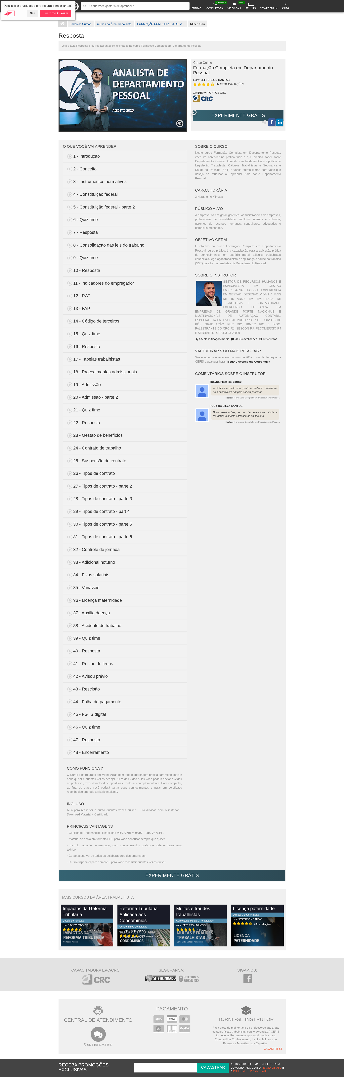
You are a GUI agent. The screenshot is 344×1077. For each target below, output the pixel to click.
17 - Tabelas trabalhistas (96, 359)
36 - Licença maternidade (97, 600)
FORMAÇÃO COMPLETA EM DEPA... (160, 24)
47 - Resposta (86, 739)
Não (32, 13)
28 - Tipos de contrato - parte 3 (102, 498)
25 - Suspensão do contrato (99, 460)
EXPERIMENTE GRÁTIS (238, 115)
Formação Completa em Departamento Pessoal (257, 398)
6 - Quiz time (85, 219)
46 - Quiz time (86, 727)
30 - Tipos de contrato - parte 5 (102, 524)
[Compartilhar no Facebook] (272, 122)
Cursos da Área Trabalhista (114, 24)
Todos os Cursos (80, 24)
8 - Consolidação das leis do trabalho (108, 245)
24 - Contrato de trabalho (97, 448)
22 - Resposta (86, 422)
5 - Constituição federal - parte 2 (104, 207)
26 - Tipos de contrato (94, 473)
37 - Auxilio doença (91, 612)
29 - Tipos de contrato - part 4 (101, 511)
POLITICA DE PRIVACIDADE (250, 1071)
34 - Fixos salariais (91, 574)
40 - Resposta (86, 650)
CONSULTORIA (215, 5)
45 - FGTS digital (89, 714)
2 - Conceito (85, 168)
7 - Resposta (85, 232)
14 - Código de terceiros (96, 321)
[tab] (125, 156)
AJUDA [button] (285, 8)
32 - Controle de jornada (96, 549)
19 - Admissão (87, 384)
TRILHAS (251, 8)
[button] (193, 112)
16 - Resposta (86, 346)
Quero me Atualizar (55, 13)
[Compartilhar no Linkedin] (279, 122)
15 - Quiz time (86, 333)
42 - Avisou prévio (90, 676)
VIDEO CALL (235, 5)
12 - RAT (81, 295)
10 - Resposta (86, 270)
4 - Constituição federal (95, 194)
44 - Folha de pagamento (97, 701)
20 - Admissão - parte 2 (95, 397)
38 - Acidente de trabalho (97, 625)
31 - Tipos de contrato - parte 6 (102, 536)
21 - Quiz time (86, 409)
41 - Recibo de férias (93, 663)
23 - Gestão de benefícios (98, 435)
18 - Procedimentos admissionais (105, 371)
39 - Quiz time (86, 638)
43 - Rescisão (86, 689)
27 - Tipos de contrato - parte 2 (102, 486)
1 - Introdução (86, 156)
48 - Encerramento (91, 752)
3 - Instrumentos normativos (100, 181)
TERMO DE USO (271, 1067)
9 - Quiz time (85, 257)
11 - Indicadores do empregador (103, 283)
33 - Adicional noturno (94, 562)
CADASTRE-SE (273, 1048)
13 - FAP (81, 308)
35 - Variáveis (86, 587)
